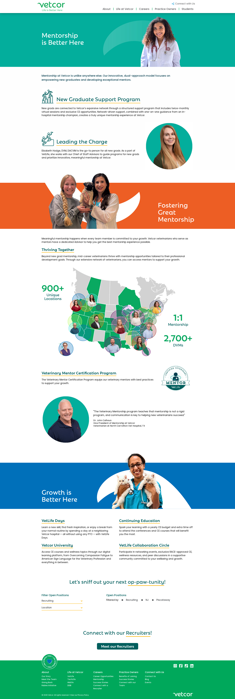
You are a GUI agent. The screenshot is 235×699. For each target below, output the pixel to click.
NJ (146, 600)
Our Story (46, 676)
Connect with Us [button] (184, 3)
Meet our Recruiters (117, 646)
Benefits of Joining (128, 676)
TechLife (71, 679)
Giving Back (47, 682)
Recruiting (47, 600)
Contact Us (150, 676)
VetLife (70, 676)
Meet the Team (49, 679)
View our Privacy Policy (79, 695)
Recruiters (138, 632)
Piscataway (162, 600)
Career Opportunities (103, 676)
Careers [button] (144, 9)
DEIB (69, 685)
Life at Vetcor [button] (124, 9)
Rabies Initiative (49, 685)
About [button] (107, 9)
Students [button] (187, 9)
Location (47, 607)
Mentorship (98, 679)
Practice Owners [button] (165, 9)
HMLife (70, 682)
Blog (147, 679)
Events (148, 682)
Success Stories (100, 682)
